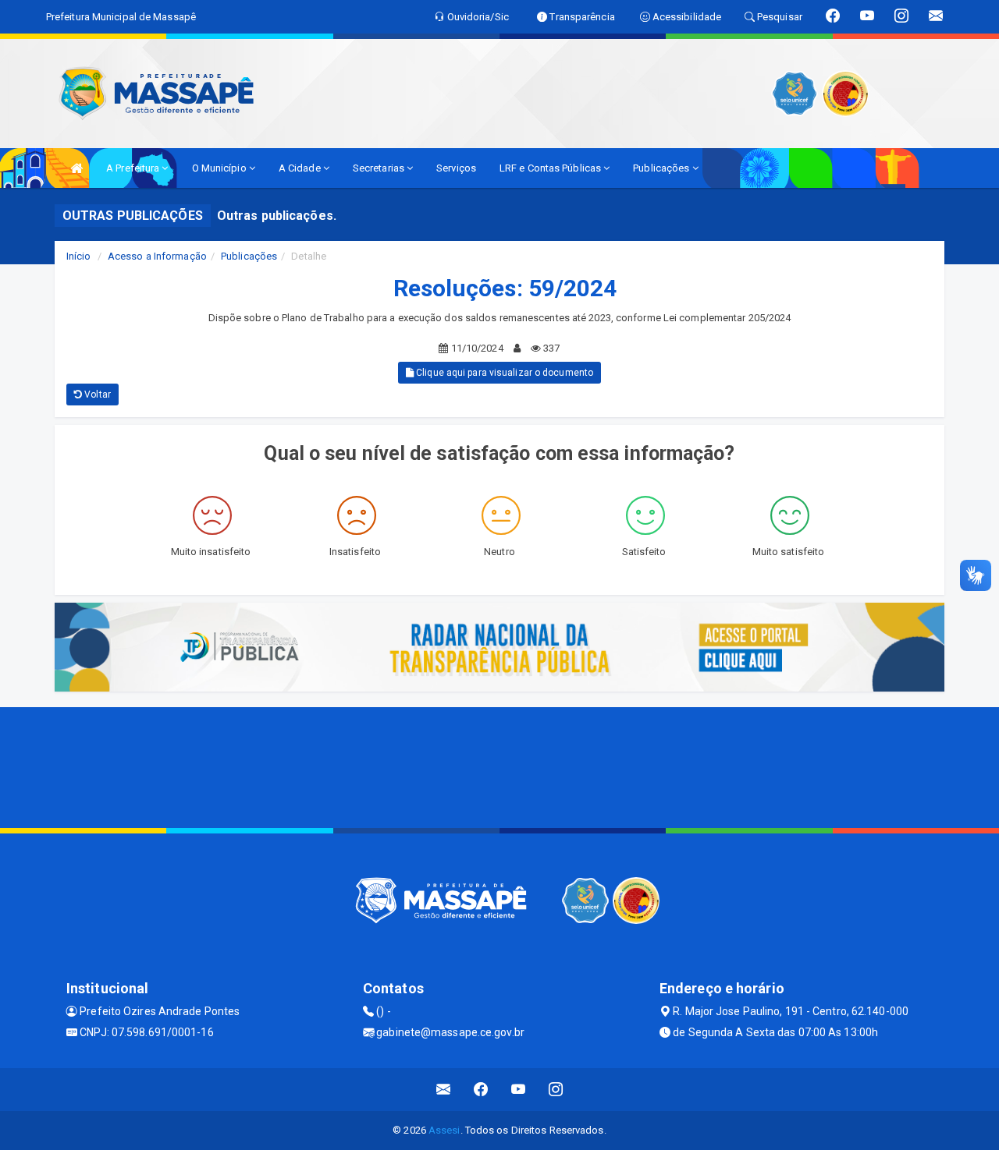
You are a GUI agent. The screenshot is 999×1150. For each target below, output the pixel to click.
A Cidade (301, 168)
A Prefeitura (134, 168)
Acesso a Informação (157, 256)
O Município (220, 168)
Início (78, 256)
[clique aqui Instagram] (556, 1089)
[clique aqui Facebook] (481, 1089)
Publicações (662, 168)
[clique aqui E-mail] (443, 1089)
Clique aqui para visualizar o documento (503, 372)
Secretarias (380, 168)
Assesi (444, 1130)
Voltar (96, 394)
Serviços (456, 168)
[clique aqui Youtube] (518, 1089)
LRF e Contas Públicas (551, 168)
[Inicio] (76, 168)
